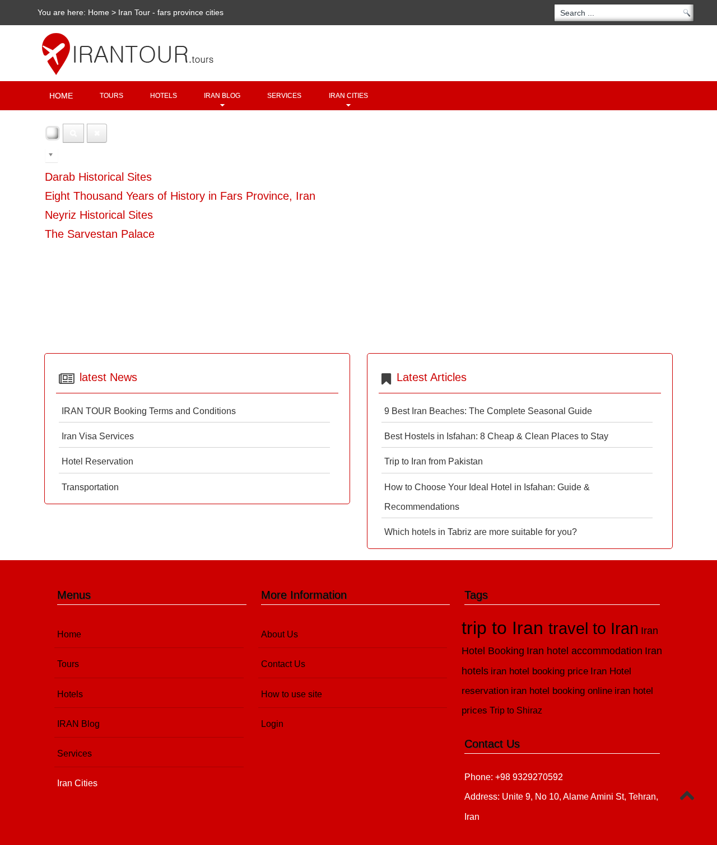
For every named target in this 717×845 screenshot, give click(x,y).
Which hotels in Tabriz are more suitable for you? (480, 532)
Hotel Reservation (97, 461)
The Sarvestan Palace (100, 234)
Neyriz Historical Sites (99, 215)
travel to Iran (593, 628)
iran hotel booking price (539, 671)
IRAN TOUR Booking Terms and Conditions (149, 411)
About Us (279, 634)
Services (284, 96)
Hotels (163, 96)
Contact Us (283, 664)
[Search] (73, 133)
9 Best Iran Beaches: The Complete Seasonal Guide (488, 411)
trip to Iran (505, 628)
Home (98, 12)
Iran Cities (348, 96)
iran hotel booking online (561, 691)
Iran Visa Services (98, 436)
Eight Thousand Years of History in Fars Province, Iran (180, 196)
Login (272, 724)
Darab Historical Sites (98, 177)
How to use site (291, 694)
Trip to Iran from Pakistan (433, 461)
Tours (111, 96)
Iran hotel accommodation (584, 650)
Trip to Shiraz (516, 710)
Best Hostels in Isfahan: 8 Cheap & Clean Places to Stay (496, 436)
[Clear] (97, 133)
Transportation (90, 487)
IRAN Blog (222, 96)
